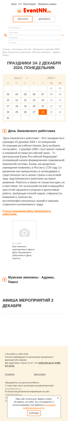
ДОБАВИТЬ (45, 19)
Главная (6, 49)
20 (34, 106)
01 (51, 88)
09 (60, 94)
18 (16, 106)
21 (42, 106)
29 (51, 112)
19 (25, 106)
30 (60, 112)
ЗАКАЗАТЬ (22, 19)
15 (51, 100)
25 (16, 112)
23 (60, 106)
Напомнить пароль (47, 4)
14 (42, 100)
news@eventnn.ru (13, 388)
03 (8, 94)
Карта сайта (40, 374)
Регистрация (29, 4)
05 (25, 94)
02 (60, 88)
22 (51, 106)
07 (42, 94)
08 (51, 94)
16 (60, 100)
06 (34, 94)
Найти (5, 35)
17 (8, 106)
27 (34, 112)
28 (42, 112)
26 (25, 112)
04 (16, 94)
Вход (14, 4)
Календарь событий (21, 49)
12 (25, 100)
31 (8, 118)
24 (8, 112)
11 (16, 100)
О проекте (10, 374)
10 (8, 100)
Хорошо (34, 413)
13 (34, 100)
